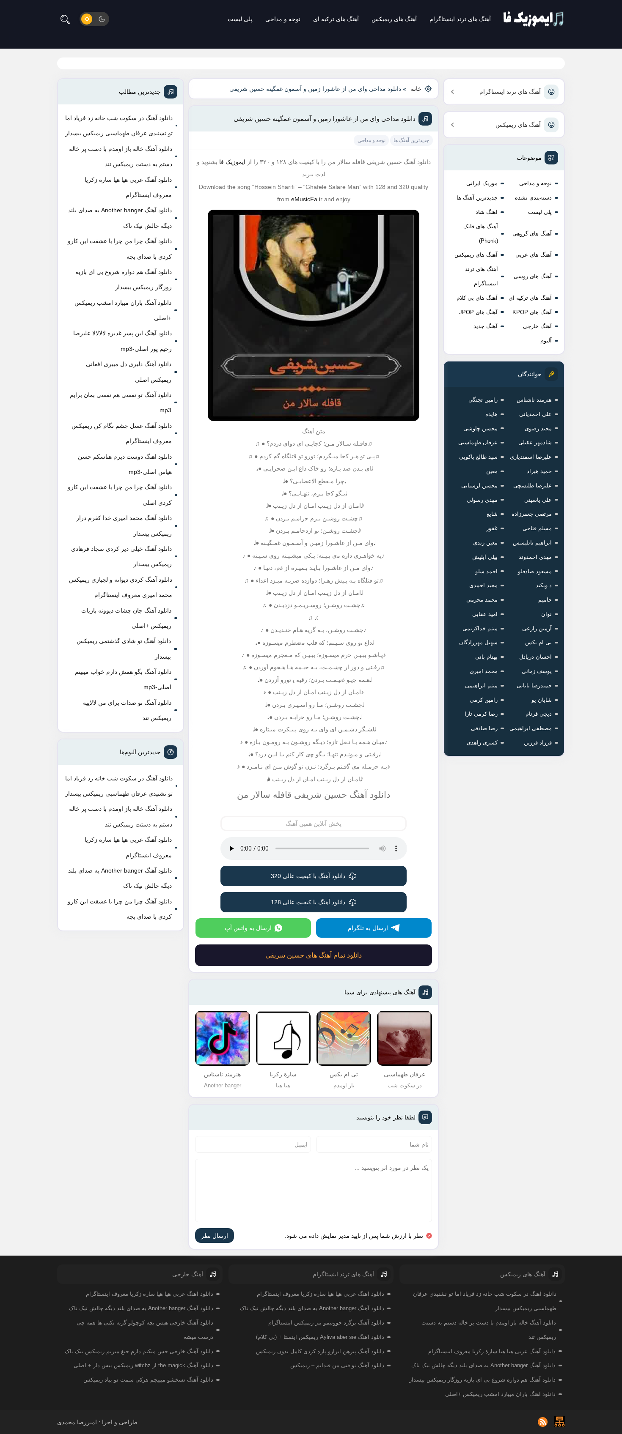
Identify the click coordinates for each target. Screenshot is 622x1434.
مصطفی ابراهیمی (530, 728)
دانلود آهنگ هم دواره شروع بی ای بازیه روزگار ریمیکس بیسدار (123, 279)
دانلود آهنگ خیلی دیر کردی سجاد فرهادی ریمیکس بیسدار (121, 556)
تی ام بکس (538, 642)
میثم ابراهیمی (481, 685)
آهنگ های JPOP (478, 312)
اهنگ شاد (487, 212)
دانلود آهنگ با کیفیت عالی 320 (308, 876)
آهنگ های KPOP (532, 312)
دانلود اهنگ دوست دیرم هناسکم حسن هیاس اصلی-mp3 (125, 464)
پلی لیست (240, 19)
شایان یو (541, 700)
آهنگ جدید (485, 326)
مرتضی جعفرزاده (532, 514)
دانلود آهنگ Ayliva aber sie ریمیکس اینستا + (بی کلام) (320, 1337)
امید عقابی (485, 614)
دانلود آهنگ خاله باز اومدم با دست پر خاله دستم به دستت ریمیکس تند (120, 156)
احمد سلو (486, 571)
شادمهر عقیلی (535, 442)
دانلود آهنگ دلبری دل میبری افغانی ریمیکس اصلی (128, 372)
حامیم (545, 600)
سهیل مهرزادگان (478, 642)
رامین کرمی (484, 700)
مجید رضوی (538, 428)
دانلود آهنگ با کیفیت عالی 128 (308, 902)
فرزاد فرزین (538, 742)
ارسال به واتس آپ (248, 928)
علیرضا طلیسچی (532, 485)
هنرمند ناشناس (534, 400)
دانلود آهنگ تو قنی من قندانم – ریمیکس (337, 1365)
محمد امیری (484, 671)
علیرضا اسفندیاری (531, 457)
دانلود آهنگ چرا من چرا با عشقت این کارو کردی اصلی (120, 495)
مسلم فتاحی (537, 528)
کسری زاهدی (482, 742)
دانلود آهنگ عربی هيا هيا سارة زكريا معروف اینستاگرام (128, 187)
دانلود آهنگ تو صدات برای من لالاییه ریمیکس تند (127, 710)
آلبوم (546, 340)
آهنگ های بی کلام (477, 298)
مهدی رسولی (482, 500)
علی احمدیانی (535, 414)
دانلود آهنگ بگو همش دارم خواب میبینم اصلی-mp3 (123, 679)
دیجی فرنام (539, 714)
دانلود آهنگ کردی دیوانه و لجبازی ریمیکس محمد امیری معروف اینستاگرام (120, 587)
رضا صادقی (484, 728)
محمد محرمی (482, 600)
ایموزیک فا (232, 162)
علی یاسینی (538, 500)
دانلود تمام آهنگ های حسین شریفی (313, 955)
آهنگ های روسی (533, 276)
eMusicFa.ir (306, 199)
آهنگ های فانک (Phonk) (480, 233)
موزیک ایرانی (482, 183)
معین (492, 471)
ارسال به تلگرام (368, 928)
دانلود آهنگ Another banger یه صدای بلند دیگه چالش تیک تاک (120, 218)
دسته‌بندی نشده (533, 197)
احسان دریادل (535, 657)
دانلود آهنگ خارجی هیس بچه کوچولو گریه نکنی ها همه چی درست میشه (145, 1329)
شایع (492, 514)
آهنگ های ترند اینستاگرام (460, 19)
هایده (491, 414)
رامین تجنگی (483, 400)
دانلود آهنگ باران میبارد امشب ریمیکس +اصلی (122, 310)
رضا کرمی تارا (481, 714)
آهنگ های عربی (533, 255)
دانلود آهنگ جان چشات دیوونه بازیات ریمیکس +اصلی (126, 618)
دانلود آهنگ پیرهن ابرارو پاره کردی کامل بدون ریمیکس (320, 1351)
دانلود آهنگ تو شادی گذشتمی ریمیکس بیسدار (124, 649)
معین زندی (485, 542)
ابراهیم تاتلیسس (532, 542)
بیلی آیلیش (485, 557)
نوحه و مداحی (282, 19)
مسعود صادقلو (535, 571)
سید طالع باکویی (478, 457)
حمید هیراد (539, 471)
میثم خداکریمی (480, 628)
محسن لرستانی (479, 485)
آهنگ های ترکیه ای (336, 19)
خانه (416, 88)
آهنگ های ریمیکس (394, 19)
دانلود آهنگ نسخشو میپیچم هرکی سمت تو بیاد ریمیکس (148, 1380)
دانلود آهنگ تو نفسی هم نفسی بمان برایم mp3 (120, 402)
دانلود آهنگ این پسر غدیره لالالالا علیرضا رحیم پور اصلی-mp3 (122, 341)
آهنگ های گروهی (532, 233)
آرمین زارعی (537, 628)
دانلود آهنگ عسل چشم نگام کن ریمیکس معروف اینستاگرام (122, 433)
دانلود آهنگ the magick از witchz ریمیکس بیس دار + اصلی (143, 1365)
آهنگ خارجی (537, 326)
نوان (546, 614)
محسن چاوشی (480, 428)
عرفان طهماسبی (478, 442)
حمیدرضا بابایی (534, 685)
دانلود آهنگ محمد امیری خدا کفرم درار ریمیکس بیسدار (124, 525)
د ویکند (544, 585)
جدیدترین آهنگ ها (477, 197)
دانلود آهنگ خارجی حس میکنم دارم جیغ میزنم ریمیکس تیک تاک (139, 1351)
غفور (492, 528)
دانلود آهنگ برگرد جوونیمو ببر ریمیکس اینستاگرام (326, 1322)
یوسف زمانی (537, 671)
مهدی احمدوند (535, 557)
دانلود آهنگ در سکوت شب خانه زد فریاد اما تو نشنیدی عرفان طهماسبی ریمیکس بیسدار (119, 126)
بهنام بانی (486, 657)
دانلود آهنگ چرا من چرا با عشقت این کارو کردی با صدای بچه (120, 249)
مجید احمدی (483, 585)
